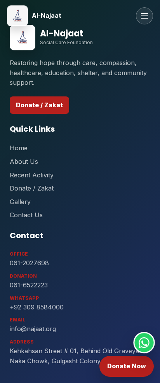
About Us (24, 161)
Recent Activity (32, 175)
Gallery (20, 202)
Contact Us (26, 215)
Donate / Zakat (39, 105)
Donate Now (126, 366)
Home (19, 148)
